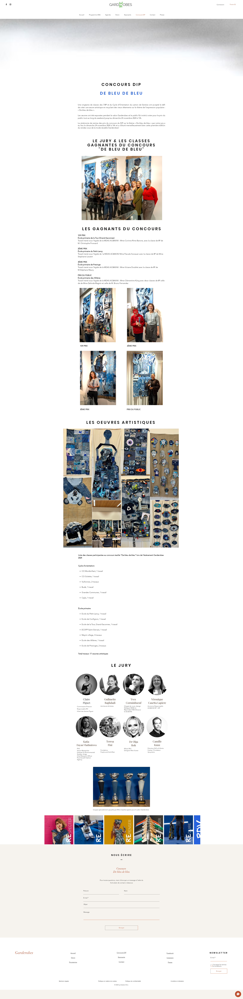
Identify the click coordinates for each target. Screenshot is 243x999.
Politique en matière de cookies (107, 981)
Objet (85, 904)
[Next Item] (175, 488)
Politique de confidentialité (133, 981)
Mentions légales (64, 981)
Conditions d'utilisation (177, 981)
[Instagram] (10, 4)
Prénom (86, 891)
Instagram (170, 958)
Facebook (170, 953)
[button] (233, 4)
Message (86, 912)
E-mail (85, 898)
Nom (125, 891)
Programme (73, 962)
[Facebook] (6, 4)
